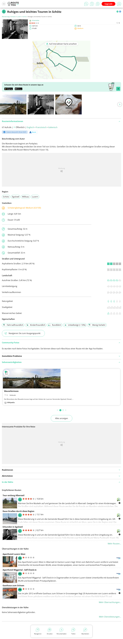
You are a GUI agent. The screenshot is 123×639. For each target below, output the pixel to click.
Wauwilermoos (11, 391)
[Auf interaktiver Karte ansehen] (61, 77)
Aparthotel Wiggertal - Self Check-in (20, 570)
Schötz (25, 16)
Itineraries (35, 20)
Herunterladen (61, 634)
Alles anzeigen (61, 418)
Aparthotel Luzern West (14, 554)
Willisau (25, 196)
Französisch (41, 127)
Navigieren (37, 634)
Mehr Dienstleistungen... (110, 616)
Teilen (73, 634)
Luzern (19, 16)
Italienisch (52, 127)
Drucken (49, 634)
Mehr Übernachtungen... (110, 602)
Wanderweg (5, 16)
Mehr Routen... (114, 543)
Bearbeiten (85, 634)
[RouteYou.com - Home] (13, 4)
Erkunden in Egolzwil (13, 527)
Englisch (30, 127)
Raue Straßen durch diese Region (18, 511)
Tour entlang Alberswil (13, 495)
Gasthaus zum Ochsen (13, 585)
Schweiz (13, 16)
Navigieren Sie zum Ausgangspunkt (24, 333)
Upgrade (108, 4)
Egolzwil (15, 196)
